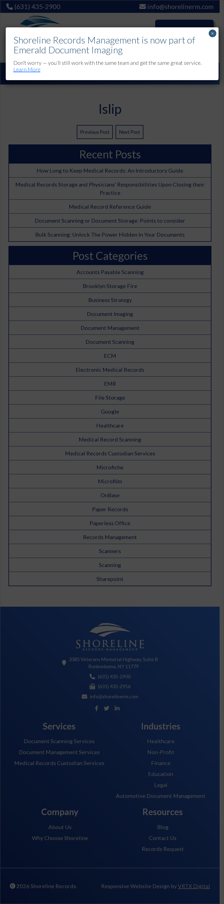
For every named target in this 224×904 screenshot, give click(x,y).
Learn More (26, 69)
